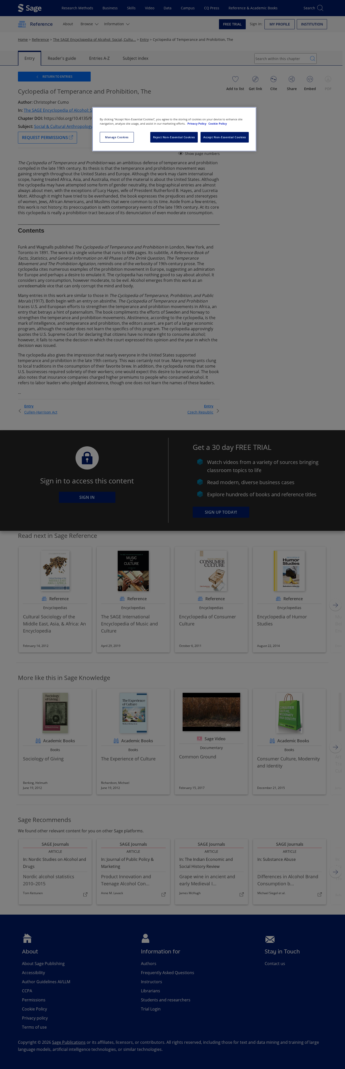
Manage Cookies (117, 137)
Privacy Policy (197, 123)
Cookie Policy (217, 123)
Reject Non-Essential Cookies (174, 137)
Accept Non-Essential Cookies (224, 137)
